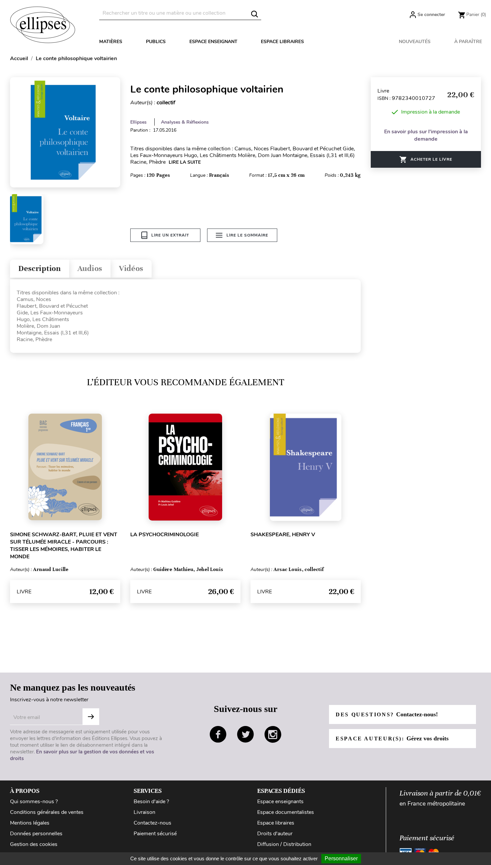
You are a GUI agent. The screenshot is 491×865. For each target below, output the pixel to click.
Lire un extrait (170, 235)
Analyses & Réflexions (185, 122)
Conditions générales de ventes (47, 812)
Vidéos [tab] (131, 268)
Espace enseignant (213, 41)
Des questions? (387, 714)
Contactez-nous (152, 823)
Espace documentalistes (285, 812)
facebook (218, 734)
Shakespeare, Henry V (283, 534)
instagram (273, 734)
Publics (156, 41)
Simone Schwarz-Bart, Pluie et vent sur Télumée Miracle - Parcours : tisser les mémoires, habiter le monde (63, 545)
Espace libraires (282, 41)
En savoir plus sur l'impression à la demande (426, 135)
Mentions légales (29, 823)
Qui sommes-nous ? (34, 801)
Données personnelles (36, 833)
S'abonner (91, 716)
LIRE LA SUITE (185, 162)
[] (255, 14)
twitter (245, 734)
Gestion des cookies (33, 844)
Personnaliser (341, 858)
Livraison (144, 812)
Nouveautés (415, 41)
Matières (110, 41)
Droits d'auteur (275, 833)
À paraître (468, 41)
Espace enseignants (280, 801)
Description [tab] (39, 268)
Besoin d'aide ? (151, 801)
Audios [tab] (89, 268)
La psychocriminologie (164, 534)
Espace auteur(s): (392, 738)
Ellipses (138, 122)
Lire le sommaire (247, 235)
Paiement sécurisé (155, 833)
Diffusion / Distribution (284, 844)
